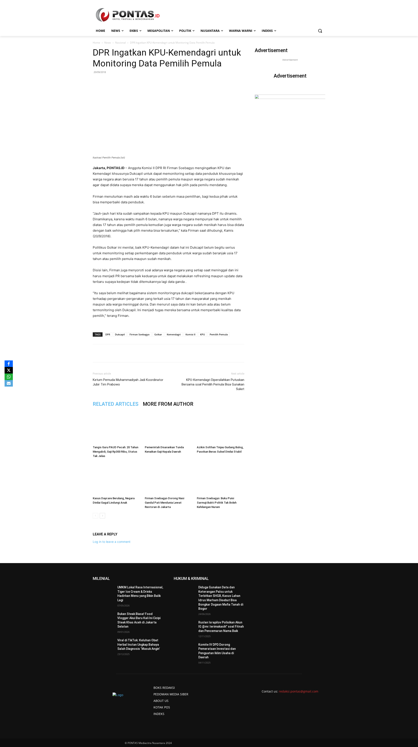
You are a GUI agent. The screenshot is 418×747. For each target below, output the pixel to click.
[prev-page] (95, 515)
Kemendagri (174, 334)
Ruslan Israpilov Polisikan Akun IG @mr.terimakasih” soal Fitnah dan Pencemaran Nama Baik (221, 627)
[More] (173, 353)
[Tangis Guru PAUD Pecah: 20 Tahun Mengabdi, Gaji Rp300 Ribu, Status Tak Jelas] (116, 427)
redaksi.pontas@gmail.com (298, 691)
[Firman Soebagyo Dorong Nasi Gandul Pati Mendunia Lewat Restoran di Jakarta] (168, 478)
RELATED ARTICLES (115, 404)
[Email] (153, 353)
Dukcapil (120, 334)
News (107, 42)
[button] (320, 30)
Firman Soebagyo (140, 334)
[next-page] (102, 515)
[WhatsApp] (143, 353)
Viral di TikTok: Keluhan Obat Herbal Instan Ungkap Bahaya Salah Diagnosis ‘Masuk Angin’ (138, 644)
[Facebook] (123, 353)
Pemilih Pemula (219, 334)
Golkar (158, 334)
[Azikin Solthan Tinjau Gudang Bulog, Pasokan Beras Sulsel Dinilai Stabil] (220, 427)
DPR (107, 334)
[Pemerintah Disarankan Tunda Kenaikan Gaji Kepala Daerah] (168, 427)
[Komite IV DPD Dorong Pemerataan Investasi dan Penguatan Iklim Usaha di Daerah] (184, 650)
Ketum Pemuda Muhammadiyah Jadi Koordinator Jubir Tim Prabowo (128, 382)
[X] (9, 370)
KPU (202, 334)
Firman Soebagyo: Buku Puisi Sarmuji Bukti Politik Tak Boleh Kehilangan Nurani (216, 503)
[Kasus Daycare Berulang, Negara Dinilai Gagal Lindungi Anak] (116, 478)
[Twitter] (133, 353)
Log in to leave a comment (111, 541)
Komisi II (190, 334)
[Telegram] (163, 353)
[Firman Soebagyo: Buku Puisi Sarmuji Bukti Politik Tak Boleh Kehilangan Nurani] (220, 478)
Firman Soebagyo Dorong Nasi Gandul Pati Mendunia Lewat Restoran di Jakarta (164, 503)
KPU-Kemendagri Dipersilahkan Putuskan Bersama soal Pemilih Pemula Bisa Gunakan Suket (213, 384)
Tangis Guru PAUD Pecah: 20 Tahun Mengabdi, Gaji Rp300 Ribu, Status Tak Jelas (115, 452)
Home (96, 42)
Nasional (120, 42)
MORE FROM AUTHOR (168, 404)
